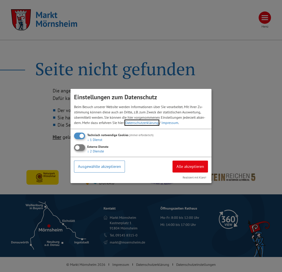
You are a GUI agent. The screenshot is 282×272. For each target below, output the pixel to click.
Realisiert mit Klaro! (194, 177)
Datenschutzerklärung (141, 122)
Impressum (169, 122)
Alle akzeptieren (190, 166)
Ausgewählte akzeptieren (99, 166)
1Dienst (94, 139)
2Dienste (95, 151)
